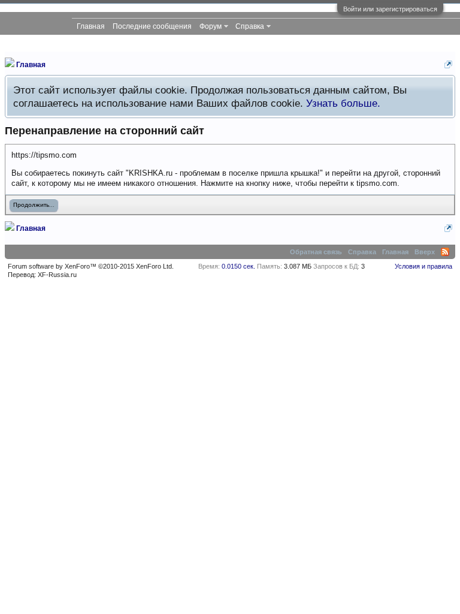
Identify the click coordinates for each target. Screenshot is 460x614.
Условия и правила (423, 266)
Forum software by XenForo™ (91, 266)
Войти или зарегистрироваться (390, 9)
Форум (210, 26)
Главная (91, 26)
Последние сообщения (152, 26)
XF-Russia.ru (57, 274)
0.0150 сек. (238, 266)
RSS (445, 252)
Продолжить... (34, 205)
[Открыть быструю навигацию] (448, 64)
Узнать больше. (343, 103)
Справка (249, 26)
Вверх (424, 251)
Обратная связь (316, 251)
